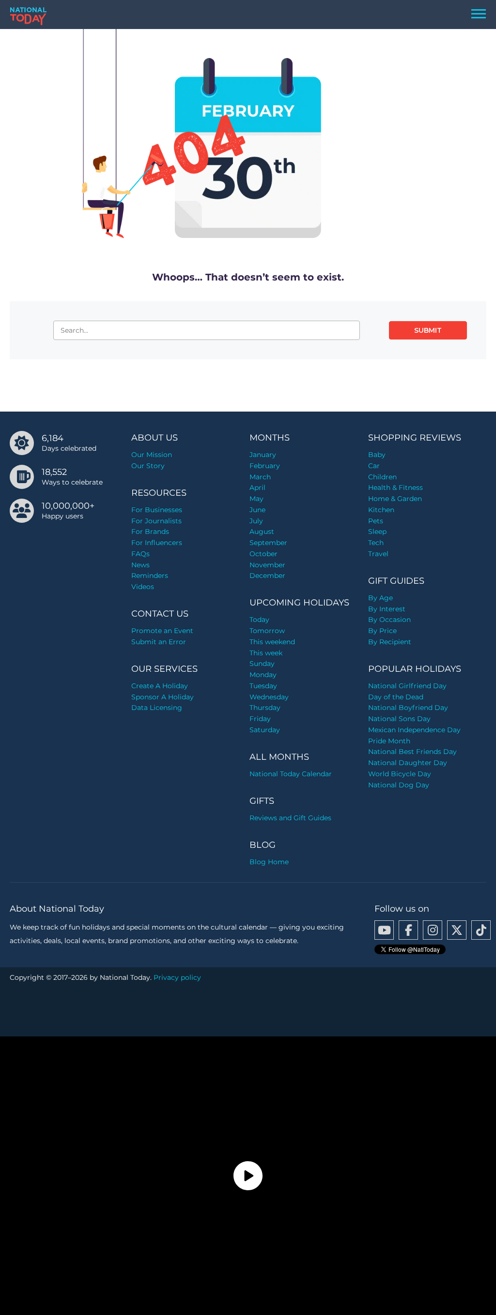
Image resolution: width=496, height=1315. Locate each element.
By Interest (386, 609)
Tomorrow (267, 630)
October (263, 553)
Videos (142, 586)
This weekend (272, 641)
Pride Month (389, 741)
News (140, 565)
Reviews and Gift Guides (290, 817)
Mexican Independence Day (414, 729)
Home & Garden (395, 498)
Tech (376, 542)
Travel (378, 553)
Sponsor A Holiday (162, 697)
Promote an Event (162, 630)
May (256, 498)
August (261, 531)
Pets (375, 521)
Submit (428, 330)
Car (374, 465)
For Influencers (156, 542)
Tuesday (263, 685)
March (260, 477)
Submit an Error (158, 641)
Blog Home (269, 861)
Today (259, 619)
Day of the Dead (395, 697)
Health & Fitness (395, 487)
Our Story (148, 465)
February (264, 465)
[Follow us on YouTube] (384, 930)
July (256, 521)
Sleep (377, 531)
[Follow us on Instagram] (432, 930)
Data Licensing (156, 707)
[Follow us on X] (456, 930)
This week (265, 653)
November (267, 565)
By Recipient (389, 641)
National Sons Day (399, 718)
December (267, 575)
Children (382, 477)
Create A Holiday (159, 685)
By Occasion (389, 619)
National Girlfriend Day (407, 685)
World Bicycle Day (399, 773)
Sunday (262, 663)
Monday (263, 674)
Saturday (264, 729)
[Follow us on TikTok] (481, 930)
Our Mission (151, 454)
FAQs (140, 553)
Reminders (149, 575)
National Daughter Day (407, 762)
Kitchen (381, 509)
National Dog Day (398, 785)
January (262, 454)
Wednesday (269, 697)
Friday (260, 718)
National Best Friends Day (412, 751)
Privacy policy (177, 977)
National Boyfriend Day (408, 707)
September (268, 542)
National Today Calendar (290, 773)
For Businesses (156, 509)
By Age (380, 597)
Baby (377, 454)
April (257, 487)
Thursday (264, 707)
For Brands (150, 531)
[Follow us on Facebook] (408, 930)
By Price (382, 630)
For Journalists (156, 521)
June (257, 509)
